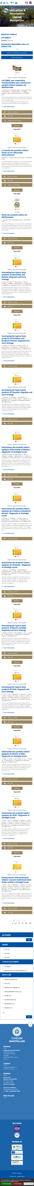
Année (5, 945)
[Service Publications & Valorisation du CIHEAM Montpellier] (6, 10)
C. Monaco (22, 694)
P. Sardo (21, 696)
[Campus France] (17, 1135)
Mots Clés (6, 975)
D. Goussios (5, 397)
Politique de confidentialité (17, 1176)
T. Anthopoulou (21, 397)
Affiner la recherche (17, 57)
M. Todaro (15, 696)
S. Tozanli (13, 91)
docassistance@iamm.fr (10, 1067)
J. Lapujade (24, 90)
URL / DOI (10, 116)
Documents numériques (14, 120)
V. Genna (9, 696)
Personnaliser (29, 1183)
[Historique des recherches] (16, 2)
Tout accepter (7, 1183)
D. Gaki (15, 399)
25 (19, 923)
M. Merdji (4, 157)
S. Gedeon (19, 345)
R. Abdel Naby (17, 282)
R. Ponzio (27, 696)
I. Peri (8, 694)
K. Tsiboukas (12, 397)
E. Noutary (13, 90)
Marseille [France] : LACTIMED (20, 93)
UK (30, 2)
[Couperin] (17, 1163)
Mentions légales (17, 1173)
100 (26, 923)
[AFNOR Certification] (17, 1129)
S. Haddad (10, 283)
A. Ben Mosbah (17, 633)
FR (26, 2)
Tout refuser (18, 1183)
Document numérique (14, 185)
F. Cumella (10, 697)
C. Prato (28, 694)
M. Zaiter (10, 633)
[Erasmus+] (17, 1152)
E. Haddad (4, 345)
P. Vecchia (16, 697)
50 (22, 923)
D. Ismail (4, 282)
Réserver (17, 126)
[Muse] (17, 1147)
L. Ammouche (5, 90)
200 (30, 923)
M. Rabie (9, 282)
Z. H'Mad (4, 633)
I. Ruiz (3, 91)
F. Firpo (4, 696)
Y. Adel (24, 282)
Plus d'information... (9, 106)
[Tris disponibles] (17, 49)
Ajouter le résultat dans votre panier (17, 53)
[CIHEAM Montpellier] (17, 1034)
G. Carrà (4, 694)
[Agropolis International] (17, 1157)
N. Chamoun (11, 345)
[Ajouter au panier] (4, 112)
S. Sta (24, 633)
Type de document (10, 962)
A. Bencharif (17, 283)
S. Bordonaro (14, 694)
